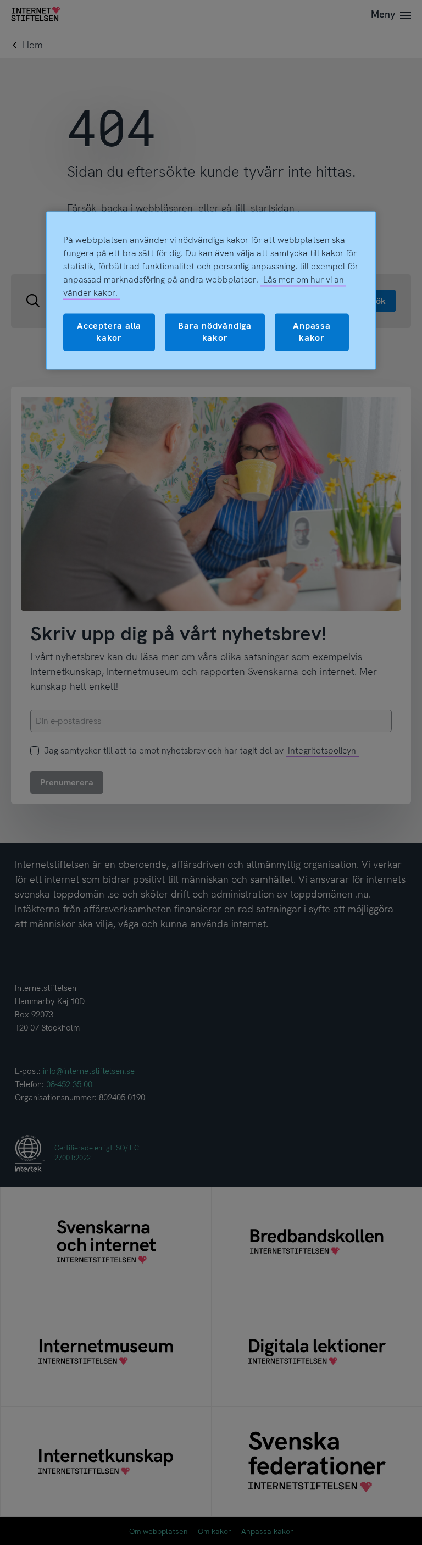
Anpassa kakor (312, 332)
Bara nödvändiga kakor (215, 332)
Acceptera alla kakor (109, 332)
